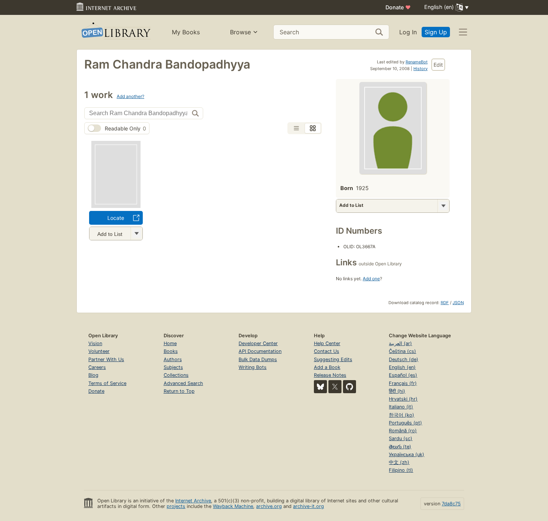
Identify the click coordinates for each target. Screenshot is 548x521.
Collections (176, 375)
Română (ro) (403, 430)
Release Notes (330, 375)
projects (176, 506)
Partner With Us (106, 359)
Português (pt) (405, 423)
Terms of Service (107, 383)
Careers (97, 367)
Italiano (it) (401, 407)
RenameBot (417, 61)
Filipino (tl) (401, 470)
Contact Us (326, 351)
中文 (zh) (399, 462)
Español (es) (403, 375)
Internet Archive (193, 500)
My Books (186, 32)
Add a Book (327, 367)
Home (170, 343)
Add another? (130, 96)
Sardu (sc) (400, 438)
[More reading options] (443, 206)
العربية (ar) (400, 343)
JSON (458, 302)
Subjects (173, 367)
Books (171, 351)
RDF (445, 302)
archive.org (269, 506)
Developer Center (258, 343)
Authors (173, 359)
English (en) (402, 367)
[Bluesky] (320, 386)
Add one (371, 278)
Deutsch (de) (403, 359)
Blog (93, 375)
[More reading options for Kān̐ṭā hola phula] (136, 233)
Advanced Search (183, 383)
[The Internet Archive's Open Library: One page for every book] (115, 32)
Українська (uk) (406, 454)
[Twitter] (334, 386)
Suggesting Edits (333, 359)
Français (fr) (403, 383)
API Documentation (260, 351)
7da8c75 (451, 503)
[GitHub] (349, 386)
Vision (95, 343)
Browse (240, 32)
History (420, 68)
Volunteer (99, 351)
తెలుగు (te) (400, 446)
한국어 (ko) (401, 415)
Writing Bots (253, 367)
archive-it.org (308, 506)
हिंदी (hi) (397, 391)
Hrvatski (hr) (403, 399)
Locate (115, 218)
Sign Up (436, 32)
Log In (408, 32)
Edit (438, 64)
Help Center (327, 343)
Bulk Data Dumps (258, 359)
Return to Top (179, 391)
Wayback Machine (233, 506)
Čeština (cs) (402, 351)
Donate (398, 7)
